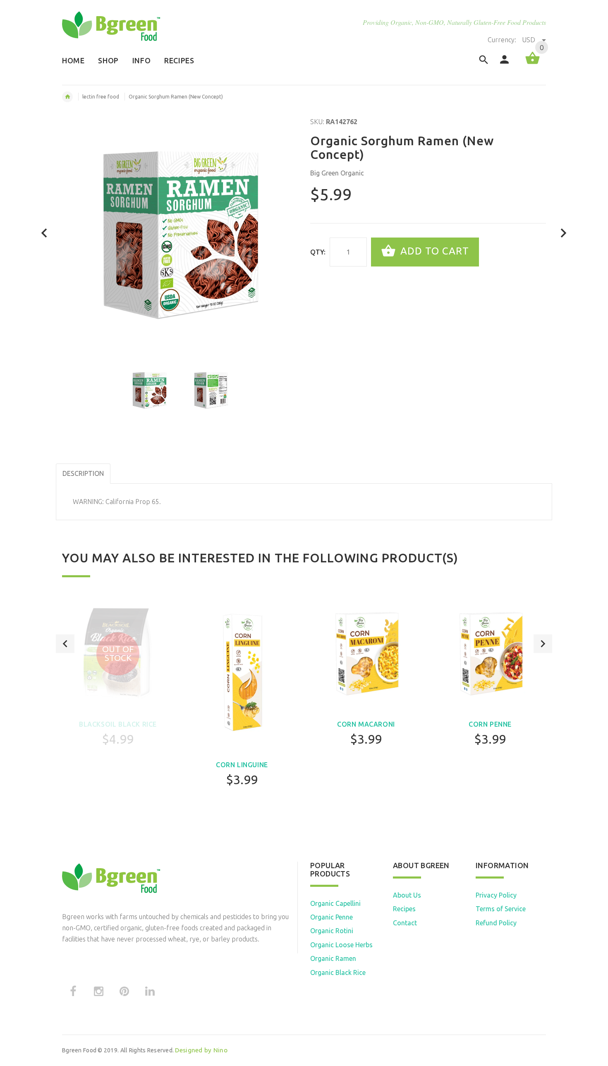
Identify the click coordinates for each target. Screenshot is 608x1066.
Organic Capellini (335, 903)
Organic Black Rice (338, 972)
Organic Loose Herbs (341, 944)
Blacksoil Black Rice (118, 724)
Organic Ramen (333, 958)
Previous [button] (65, 643)
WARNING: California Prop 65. (117, 501)
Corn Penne (490, 724)
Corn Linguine (242, 764)
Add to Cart (433, 251)
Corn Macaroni (366, 724)
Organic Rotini (331, 930)
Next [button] (543, 643)
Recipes (404, 908)
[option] (149, 390)
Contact (405, 923)
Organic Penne (331, 917)
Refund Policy (496, 923)
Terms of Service (501, 908)
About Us (407, 895)
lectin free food (100, 96)
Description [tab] (83, 473)
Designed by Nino (201, 1050)
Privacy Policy (496, 895)
